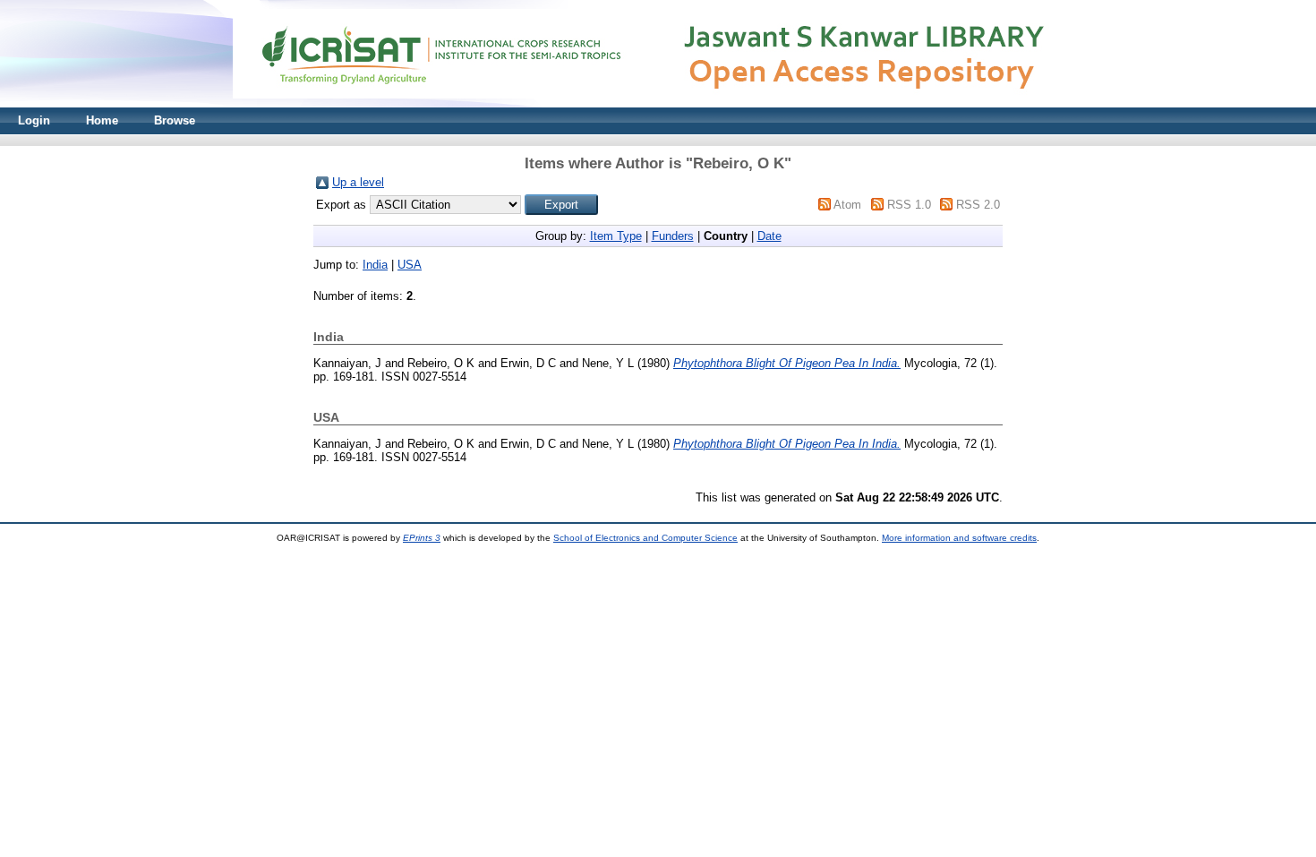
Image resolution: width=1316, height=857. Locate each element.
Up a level (358, 182)
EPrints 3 (421, 538)
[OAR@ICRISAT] (658, 103)
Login (34, 120)
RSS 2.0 (978, 204)
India (375, 264)
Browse (174, 120)
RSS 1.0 (909, 204)
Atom (847, 204)
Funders (673, 236)
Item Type (616, 236)
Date (769, 236)
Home (102, 120)
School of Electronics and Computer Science (645, 538)
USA (409, 264)
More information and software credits (959, 538)
